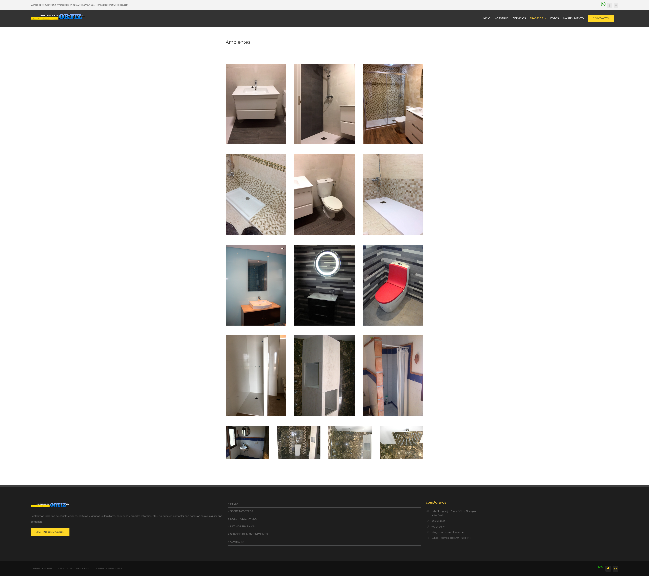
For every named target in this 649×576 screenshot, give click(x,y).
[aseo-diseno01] (324, 246)
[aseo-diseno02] (393, 246)
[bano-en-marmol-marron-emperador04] (324, 336)
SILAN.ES (118, 568)
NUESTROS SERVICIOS (243, 518)
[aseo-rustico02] (393, 336)
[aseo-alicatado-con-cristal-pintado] (256, 246)
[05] (324, 155)
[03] (393, 64)
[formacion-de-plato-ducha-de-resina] (256, 336)
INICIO (234, 503)
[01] (256, 64)
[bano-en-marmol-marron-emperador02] (350, 427)
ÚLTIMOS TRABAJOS (242, 526)
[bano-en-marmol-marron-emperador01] (401, 427)
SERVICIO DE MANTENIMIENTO (249, 534)
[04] (256, 155)
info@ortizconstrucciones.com (112, 5)
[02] (324, 64)
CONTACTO (237, 541)
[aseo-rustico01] (247, 427)
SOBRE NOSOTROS (241, 511)
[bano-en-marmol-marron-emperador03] (298, 427)
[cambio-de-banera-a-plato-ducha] (393, 155)
